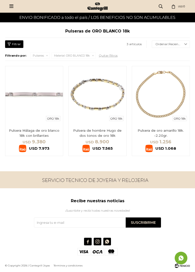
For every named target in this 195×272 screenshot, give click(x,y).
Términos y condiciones (68, 265)
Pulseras (38, 55)
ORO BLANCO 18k (72, 55)
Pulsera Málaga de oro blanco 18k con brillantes (34, 133)
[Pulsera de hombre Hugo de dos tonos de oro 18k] (97, 95)
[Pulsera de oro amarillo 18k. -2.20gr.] (161, 95)
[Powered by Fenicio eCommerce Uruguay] (182, 265)
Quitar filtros (108, 55)
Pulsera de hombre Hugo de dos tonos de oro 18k (97, 133)
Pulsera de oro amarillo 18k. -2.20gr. (161, 133)
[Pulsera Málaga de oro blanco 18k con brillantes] (34, 95)
